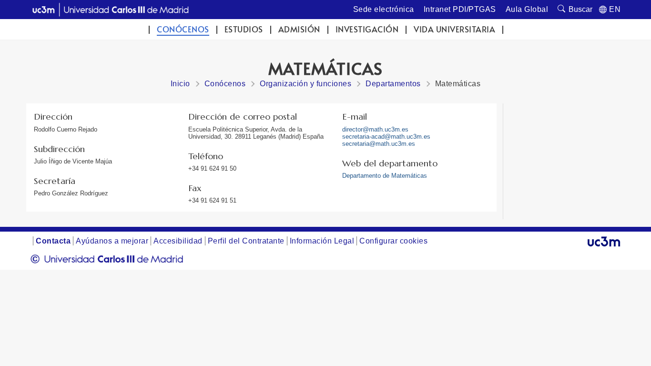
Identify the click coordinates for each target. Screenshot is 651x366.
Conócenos (183, 29)
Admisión (299, 29)
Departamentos (393, 84)
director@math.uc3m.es (375, 129)
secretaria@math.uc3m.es (378, 143)
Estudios (243, 29)
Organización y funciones (305, 84)
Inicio (180, 84)
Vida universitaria (454, 29)
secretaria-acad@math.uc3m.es (386, 136)
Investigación (367, 29)
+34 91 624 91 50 (212, 168)
